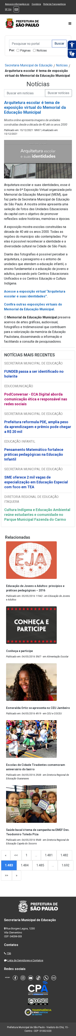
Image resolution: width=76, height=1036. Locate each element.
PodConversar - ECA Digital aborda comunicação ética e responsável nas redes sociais (35, 399)
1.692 (66, 865)
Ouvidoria (36, 4)
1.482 (64, 855)
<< (16, 855)
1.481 (49, 855)
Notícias (42, 50)
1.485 (40, 865)
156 (9, 953)
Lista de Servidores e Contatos (25, 960)
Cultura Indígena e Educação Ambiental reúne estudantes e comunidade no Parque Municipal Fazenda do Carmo (37, 515)
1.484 (25, 865)
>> (6, 875)
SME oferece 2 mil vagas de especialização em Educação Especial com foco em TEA (36, 482)
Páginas (25, 50)
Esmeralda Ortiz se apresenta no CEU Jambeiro (38, 708)
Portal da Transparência (54, 4)
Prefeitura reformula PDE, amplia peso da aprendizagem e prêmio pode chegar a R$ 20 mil (37, 427)
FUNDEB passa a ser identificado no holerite (34, 373)
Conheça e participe (19, 651)
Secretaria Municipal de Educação (28, 65)
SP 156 (8, 9)
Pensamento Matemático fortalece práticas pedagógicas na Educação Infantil (33, 454)
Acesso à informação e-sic (17, 4)
